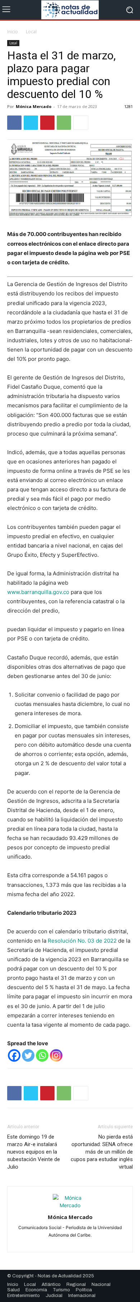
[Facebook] (14, 123)
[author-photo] (70, 1205)
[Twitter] (31, 123)
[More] (80, 123)
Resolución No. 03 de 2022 (81, 940)
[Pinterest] (47, 123)
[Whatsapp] (42, 1055)
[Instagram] (56, 1055)
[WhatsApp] (64, 123)
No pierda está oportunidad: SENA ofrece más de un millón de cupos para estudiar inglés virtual (102, 1152)
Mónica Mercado (33, 106)
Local (31, 32)
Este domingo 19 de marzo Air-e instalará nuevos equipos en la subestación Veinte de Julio (33, 1152)
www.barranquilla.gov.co (38, 592)
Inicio (12, 32)
